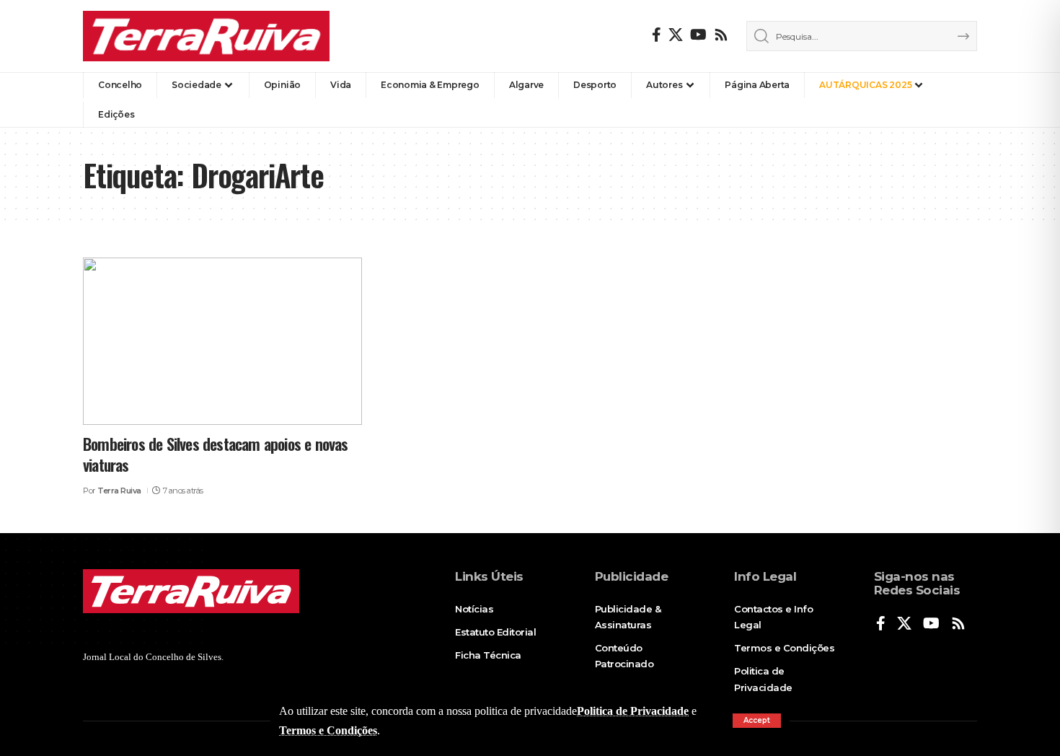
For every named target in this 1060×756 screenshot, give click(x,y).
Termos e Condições (328, 730)
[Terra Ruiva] (206, 36)
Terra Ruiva (119, 490)
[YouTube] (698, 34)
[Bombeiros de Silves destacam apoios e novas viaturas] (222, 341)
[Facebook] (656, 34)
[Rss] (721, 34)
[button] (757, 720)
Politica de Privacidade (633, 711)
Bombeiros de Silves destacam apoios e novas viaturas (215, 454)
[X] (675, 34)
